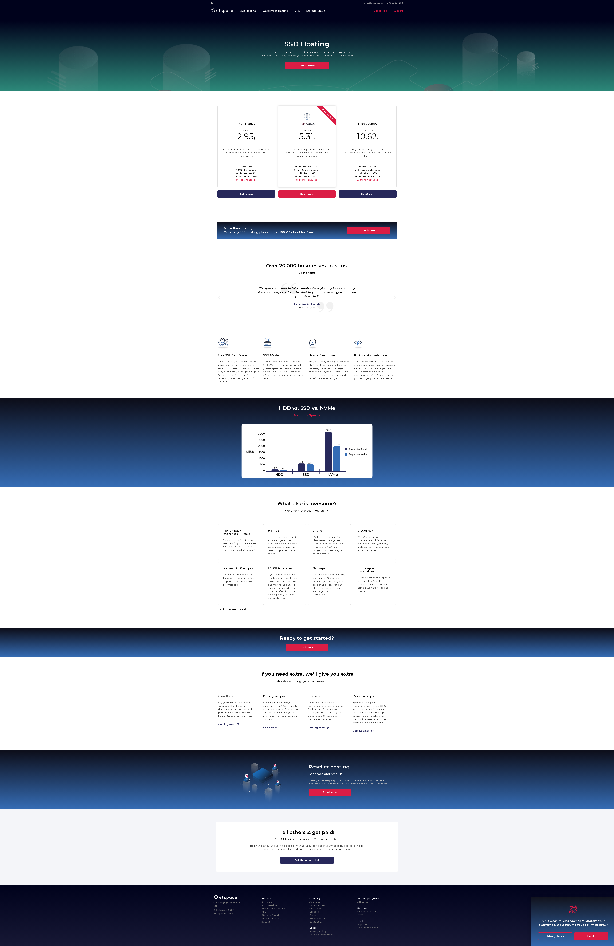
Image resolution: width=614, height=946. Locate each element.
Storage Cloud (270, 915)
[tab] (307, 609)
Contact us (316, 922)
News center (317, 918)
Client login (381, 10)
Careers (314, 911)
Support (398, 10)
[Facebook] (212, 2)
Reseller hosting (271, 918)
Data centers (317, 905)
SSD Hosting (269, 905)
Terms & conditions (321, 934)
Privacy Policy (317, 931)
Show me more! (234, 609)
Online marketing (367, 911)
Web (360, 914)
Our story (315, 908)
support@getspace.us (226, 902)
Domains (266, 902)
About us (314, 902)
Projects (314, 915)
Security (266, 922)
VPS (263, 911)
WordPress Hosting (273, 908)
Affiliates (362, 902)
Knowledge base (367, 927)
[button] (307, 65)
